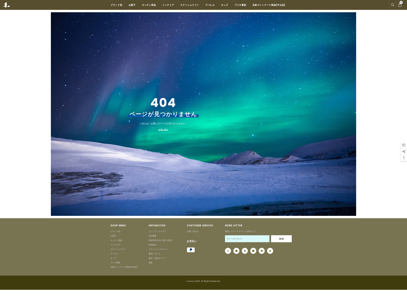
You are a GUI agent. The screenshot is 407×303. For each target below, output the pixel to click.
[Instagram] (236, 251)
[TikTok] (253, 251)
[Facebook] (228, 251)
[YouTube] (262, 251)
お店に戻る (163, 129)
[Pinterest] (245, 251)
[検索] (393, 5)
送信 (281, 238)
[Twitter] (270, 251)
